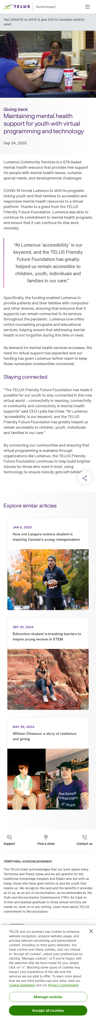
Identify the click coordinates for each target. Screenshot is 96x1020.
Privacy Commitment (63, 985)
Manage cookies (48, 997)
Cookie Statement (22, 985)
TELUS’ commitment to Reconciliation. (47, 909)
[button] (87, 7)
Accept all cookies (48, 1010)
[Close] (91, 931)
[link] (48, 564)
